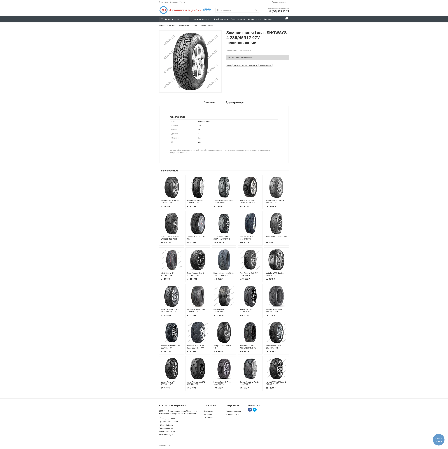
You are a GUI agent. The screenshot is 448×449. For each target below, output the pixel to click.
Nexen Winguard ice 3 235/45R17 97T (195, 274)
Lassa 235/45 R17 (265, 65)
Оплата (182, 2)
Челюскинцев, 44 (166, 428)
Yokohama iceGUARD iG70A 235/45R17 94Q (222, 238)
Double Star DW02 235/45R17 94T (246, 310)
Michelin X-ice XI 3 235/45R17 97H (221, 310)
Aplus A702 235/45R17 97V (276, 237)
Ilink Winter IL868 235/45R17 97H (246, 238)
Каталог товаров (172, 19)
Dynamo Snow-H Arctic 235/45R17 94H (222, 383)
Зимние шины (184, 25)
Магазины (208, 414)
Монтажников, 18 (166, 435)
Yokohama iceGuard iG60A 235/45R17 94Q (224, 201)
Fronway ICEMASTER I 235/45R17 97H (274, 310)
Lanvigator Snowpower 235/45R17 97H (196, 310)
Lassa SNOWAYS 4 (240, 65)
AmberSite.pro (164, 446)
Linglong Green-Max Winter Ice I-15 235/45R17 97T (224, 274)
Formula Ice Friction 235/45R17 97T (195, 201)
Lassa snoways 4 (207, 25)
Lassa (195, 25)
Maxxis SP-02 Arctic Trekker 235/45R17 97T (248, 201)
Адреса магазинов (279, 2)
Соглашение (208, 418)
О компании (208, 411)
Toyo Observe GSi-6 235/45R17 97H (273, 347)
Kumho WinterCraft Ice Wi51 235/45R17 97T (170, 238)
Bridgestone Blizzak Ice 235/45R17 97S (275, 201)
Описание (209, 102)
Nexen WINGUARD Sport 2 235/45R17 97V (276, 383)
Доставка (174, 2)
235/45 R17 (253, 65)
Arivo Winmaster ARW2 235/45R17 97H (196, 383)
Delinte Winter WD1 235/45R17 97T (168, 383)
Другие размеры (235, 102)
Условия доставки (233, 411)
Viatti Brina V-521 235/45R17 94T (168, 274)
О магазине (163, 2)
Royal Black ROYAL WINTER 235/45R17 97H (249, 347)
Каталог (172, 25)
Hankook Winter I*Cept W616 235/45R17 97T (170, 310)
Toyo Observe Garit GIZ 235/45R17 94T (249, 274)
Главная (162, 25)
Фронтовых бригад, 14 (168, 431)
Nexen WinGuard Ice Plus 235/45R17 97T (170, 347)
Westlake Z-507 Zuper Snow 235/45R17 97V (195, 347)
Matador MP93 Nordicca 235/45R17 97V (275, 274)
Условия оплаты (232, 414)
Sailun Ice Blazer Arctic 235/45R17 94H (170, 201)
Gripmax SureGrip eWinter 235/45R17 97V (249, 383)
